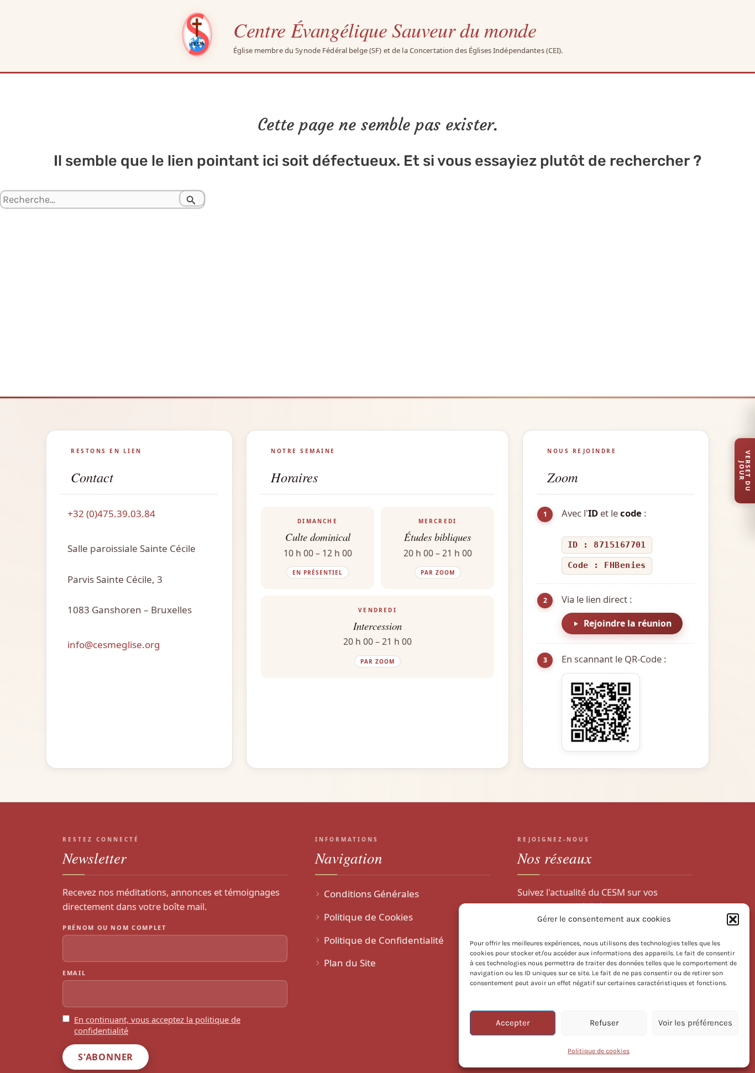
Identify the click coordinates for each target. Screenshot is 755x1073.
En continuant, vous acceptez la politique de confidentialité (157, 1025)
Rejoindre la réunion (628, 623)
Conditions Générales (371, 893)
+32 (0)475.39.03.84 (111, 513)
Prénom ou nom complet (114, 927)
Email (74, 973)
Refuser (604, 1023)
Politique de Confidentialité (384, 940)
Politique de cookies (599, 1051)
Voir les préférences (695, 1023)
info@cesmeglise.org (113, 644)
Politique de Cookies (368, 917)
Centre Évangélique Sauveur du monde (384, 29)
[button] (732, 919)
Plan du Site (350, 962)
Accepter (512, 1023)
